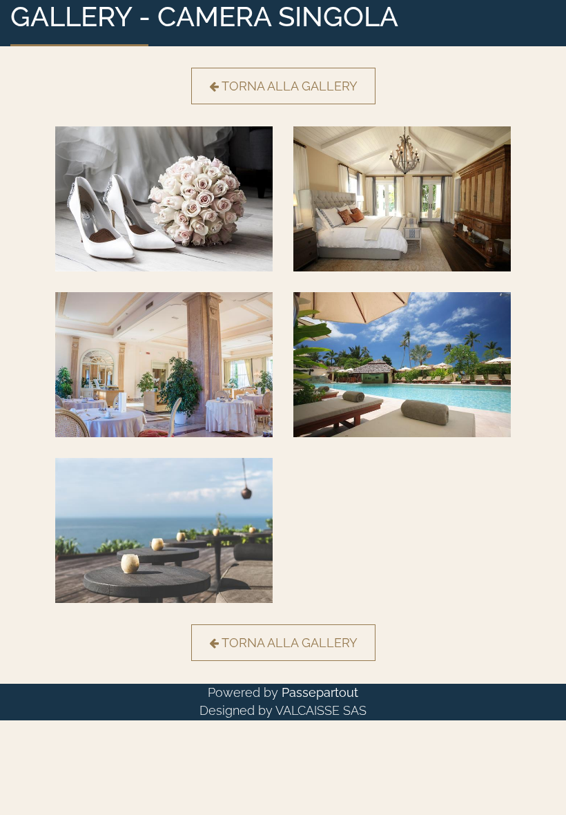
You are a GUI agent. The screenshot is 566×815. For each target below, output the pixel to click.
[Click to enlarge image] (164, 198)
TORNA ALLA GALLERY (290, 86)
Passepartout (320, 692)
